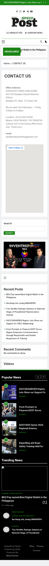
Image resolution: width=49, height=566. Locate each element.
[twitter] (24, 11)
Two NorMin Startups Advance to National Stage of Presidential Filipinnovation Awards (25, 312)
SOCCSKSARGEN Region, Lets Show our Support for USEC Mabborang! (22, 2)
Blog (32, 546)
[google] (27, 11)
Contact (36, 550)
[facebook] (17, 11)
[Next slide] (45, 2)
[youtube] (31, 11)
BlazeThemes (12, 555)
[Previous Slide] (41, 2)
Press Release (16, 493)
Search (8, 223)
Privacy (40, 546)
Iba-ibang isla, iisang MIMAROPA (21, 303)
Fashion (22, 396)
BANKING (5, 493)
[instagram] (20, 11)
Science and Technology (23, 516)
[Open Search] (41, 41)
